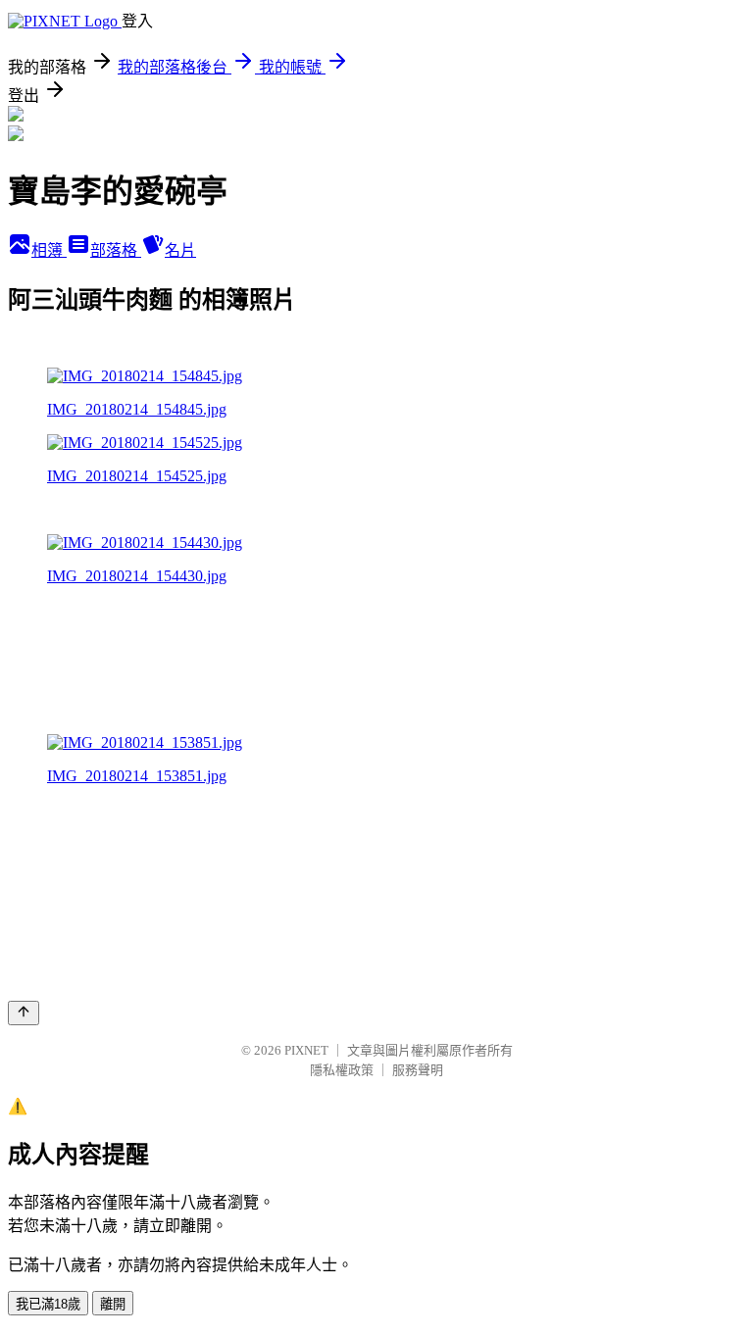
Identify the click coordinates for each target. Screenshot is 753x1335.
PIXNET (306, 1050)
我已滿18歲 (48, 1304)
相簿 (49, 250)
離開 (113, 1304)
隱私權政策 (342, 1070)
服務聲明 (417, 1070)
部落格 (115, 250)
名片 (180, 250)
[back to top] (23, 1013)
